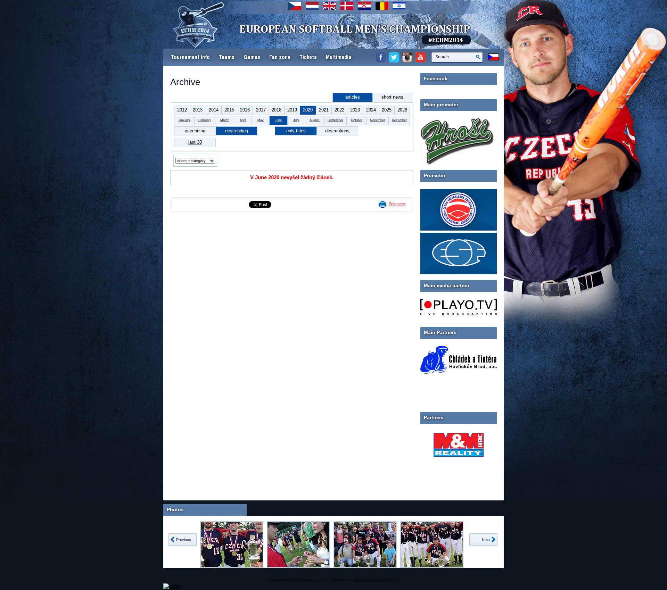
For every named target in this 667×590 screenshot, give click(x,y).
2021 (324, 110)
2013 (198, 110)
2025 (387, 110)
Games (252, 57)
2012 (182, 110)
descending (236, 130)
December (399, 120)
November (377, 120)
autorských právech (370, 580)
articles (352, 97)
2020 (308, 110)
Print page (397, 204)
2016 (245, 110)
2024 (371, 110)
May (260, 120)
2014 (214, 110)
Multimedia (339, 57)
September (335, 120)
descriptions (337, 130)
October (356, 120)
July (296, 120)
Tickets (308, 57)
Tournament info (190, 57)
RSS (394, 580)
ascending (195, 130)
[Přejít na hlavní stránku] (297, 38)
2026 (402, 110)
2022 (339, 110)
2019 (292, 110)
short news (392, 97)
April (243, 120)
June (278, 120)
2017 (261, 110)
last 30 (195, 142)
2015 (229, 110)
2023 (355, 110)
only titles (296, 130)
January (184, 120)
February (204, 120)
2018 (276, 110)
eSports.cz (309, 580)
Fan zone (279, 57)
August (315, 120)
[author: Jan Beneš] (231, 544)
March (224, 120)
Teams (226, 57)
